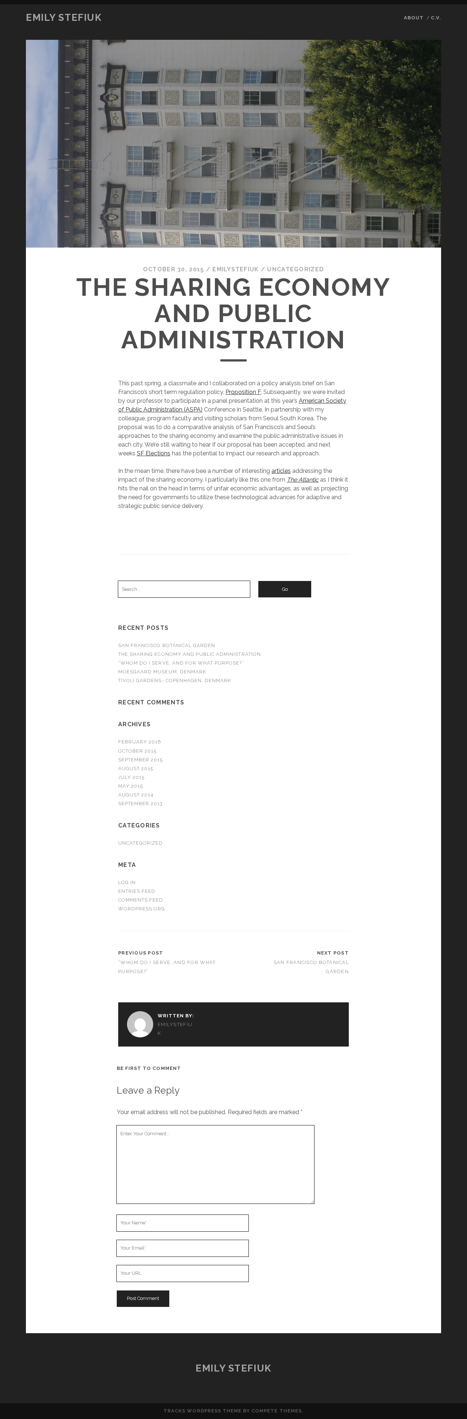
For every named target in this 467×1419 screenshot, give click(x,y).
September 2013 (140, 803)
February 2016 (140, 742)
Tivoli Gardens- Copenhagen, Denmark (174, 680)
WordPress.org (141, 908)
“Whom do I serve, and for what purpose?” (181, 663)
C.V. (436, 17)
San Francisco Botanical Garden (166, 645)
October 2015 (137, 751)
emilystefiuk (235, 269)
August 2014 (136, 795)
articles (281, 470)
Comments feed (140, 900)
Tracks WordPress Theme (202, 1411)
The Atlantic (303, 479)
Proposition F (243, 392)
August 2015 (135, 768)
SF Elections (153, 453)
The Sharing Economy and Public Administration (189, 654)
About (414, 17)
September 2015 (140, 759)
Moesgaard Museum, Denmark (162, 671)
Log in (127, 882)
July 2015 (131, 777)
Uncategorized (295, 269)
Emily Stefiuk (63, 17)
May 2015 (130, 786)
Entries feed (137, 891)
